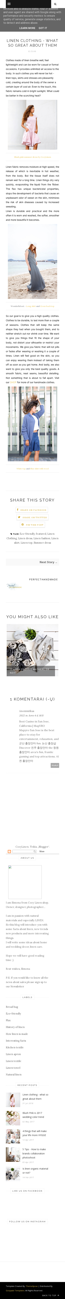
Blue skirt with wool (39, 468)
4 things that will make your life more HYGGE (34, 1133)
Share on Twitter (35, 517)
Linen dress (25, 538)
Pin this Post (35, 525)
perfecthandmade (43, 579)
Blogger (43, 846)
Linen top (26, 542)
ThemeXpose (32, 1286)
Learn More (27, 28)
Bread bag (12, 1006)
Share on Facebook (33, 510)
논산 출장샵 (49, 743)
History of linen (15, 1027)
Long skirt (31, 306)
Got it (43, 28)
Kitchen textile (15, 1047)
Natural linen (14, 1074)
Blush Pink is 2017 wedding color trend (33, 1115)
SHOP (13, 382)
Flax (8, 1020)
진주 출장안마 (39, 747)
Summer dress (42, 542)
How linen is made (17, 1034)
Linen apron (13, 1054)
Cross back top (47, 306)
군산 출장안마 (27, 743)
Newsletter (17, 986)
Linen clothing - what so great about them (35, 1096)
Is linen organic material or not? (29, 671)
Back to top (49, 1295)
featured (41, 533)
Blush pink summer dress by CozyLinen (32, 157)
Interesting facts (16, 1040)
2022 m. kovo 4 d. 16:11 (31, 715)
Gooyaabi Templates (15, 1290)
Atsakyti (55, 765)
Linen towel (13, 1067)
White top (21, 468)
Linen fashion (42, 538)
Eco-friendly (27, 533)
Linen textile (13, 1061)
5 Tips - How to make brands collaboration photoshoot (34, 1153)
